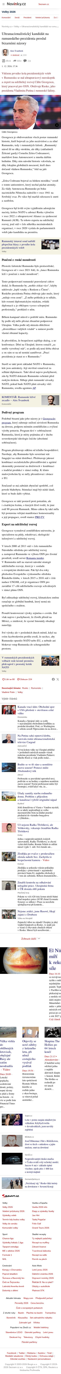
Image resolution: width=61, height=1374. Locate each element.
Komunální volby (10, 1228)
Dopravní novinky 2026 (43, 1278)
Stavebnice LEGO (14, 1332)
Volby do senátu (9, 1223)
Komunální (6, 18)
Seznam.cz (43, 4)
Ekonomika (22, 717)
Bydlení (21, 804)
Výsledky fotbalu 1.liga (12, 1242)
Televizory (28, 1337)
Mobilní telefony (41, 1327)
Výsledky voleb (9, 1215)
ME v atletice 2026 (11, 1251)
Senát (17, 18)
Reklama (31, 1353)
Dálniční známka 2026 (42, 1274)
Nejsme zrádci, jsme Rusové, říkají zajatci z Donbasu (36, 912)
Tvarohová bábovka (41, 1251)
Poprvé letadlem (10, 1274)
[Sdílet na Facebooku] (53, 679)
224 (29, 60)
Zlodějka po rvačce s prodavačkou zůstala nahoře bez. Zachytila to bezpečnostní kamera (36, 857)
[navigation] (3, 4)
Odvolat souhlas (17, 1359)
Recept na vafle (39, 1255)
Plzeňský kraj (23, 893)
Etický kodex (31, 1356)
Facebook (11, 1353)
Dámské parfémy (33, 1332)
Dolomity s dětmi (10, 1290)
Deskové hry (15, 1337)
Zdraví (20, 775)
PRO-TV (39, 517)
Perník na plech (39, 1259)
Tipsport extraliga (10, 1247)
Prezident (27, 18)
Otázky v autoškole (41, 1286)
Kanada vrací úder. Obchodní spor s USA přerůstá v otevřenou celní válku (36, 710)
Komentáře (6, 404)
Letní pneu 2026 (40, 1270)
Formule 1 (7, 1255)
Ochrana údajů (46, 1356)
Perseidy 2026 (21, 1303)
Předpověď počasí (44, 1298)
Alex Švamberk (16, 50)
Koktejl (21, 864)
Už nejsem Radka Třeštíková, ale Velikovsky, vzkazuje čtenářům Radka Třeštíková (38, 828)
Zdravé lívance (39, 1247)
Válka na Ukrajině (25, 918)
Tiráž (49, 1353)
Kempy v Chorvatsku (12, 1270)
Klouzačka (23, 1317)
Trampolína (50, 1313)
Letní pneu (48, 1332)
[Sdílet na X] (57, 679)
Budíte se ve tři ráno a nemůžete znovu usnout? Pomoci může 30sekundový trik (35, 768)
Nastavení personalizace (39, 1359)
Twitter (22, 1353)
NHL (4, 1259)
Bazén (21, 1313)
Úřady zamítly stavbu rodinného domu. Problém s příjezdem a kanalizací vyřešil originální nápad (37, 796)
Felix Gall (36, 1223)
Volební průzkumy (42, 18)
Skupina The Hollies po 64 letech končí (52, 1046)
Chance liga (7, 1238)
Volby (4, 251)
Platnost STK (38, 1290)
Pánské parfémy (29, 1342)
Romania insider (35, 558)
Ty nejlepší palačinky (42, 1238)
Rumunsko (36, 688)
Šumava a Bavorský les (13, 1278)
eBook (8, 60)
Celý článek (54, 1019)
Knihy (20, 835)
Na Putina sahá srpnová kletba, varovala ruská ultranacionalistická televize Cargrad (36, 739)
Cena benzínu (37, 1303)
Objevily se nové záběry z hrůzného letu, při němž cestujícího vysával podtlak (29, 1053)
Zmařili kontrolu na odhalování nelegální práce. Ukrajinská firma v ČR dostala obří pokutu (35, 886)
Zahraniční (22, 746)
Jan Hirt (35, 1215)
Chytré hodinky (42, 1337)
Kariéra (41, 1353)
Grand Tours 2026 (40, 1228)
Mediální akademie (14, 1356)
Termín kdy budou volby (13, 1219)
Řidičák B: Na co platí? (42, 1282)
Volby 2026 (9, 11)
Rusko (25, 688)
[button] (30, 112)
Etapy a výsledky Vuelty (43, 1211)
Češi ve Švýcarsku (11, 1282)
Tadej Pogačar (39, 1219)
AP (34, 388)
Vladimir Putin (8, 692)
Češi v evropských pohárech (29, 1308)
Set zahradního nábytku (41, 1317)
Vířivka (36, 1322)
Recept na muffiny (40, 1242)
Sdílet (19, 60)
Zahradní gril (25, 1322)
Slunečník (11, 1317)
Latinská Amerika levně (13, 1286)
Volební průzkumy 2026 (13, 1211)
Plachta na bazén (34, 1313)
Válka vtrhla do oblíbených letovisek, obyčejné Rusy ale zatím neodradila (7, 1053)
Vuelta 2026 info (39, 1207)
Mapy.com (28, 1298)
